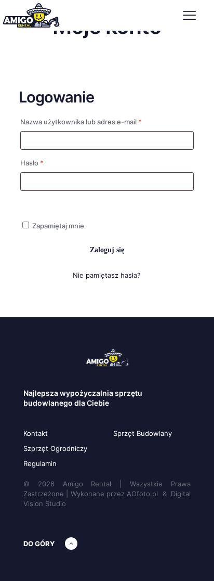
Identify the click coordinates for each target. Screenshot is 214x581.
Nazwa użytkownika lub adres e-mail (98, 121)
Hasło (49, 162)
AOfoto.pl (142, 493)
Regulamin (40, 463)
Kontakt (35, 433)
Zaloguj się (107, 250)
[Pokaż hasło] (41, 202)
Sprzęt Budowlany (142, 433)
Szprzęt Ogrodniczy (55, 448)
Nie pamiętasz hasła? (107, 275)
